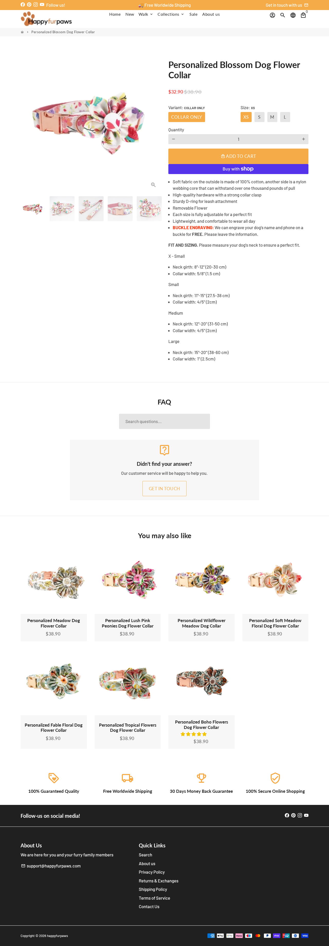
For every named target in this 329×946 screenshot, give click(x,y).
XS (246, 117)
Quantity (176, 129)
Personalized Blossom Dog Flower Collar (63, 32)
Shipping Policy (153, 889)
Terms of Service (154, 897)
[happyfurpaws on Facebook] (23, 4)
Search (145, 854)
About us (211, 14)
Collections (171, 14)
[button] (194, 733)
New (129, 14)
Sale (193, 14)
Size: (248, 107)
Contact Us (149, 906)
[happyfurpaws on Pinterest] (29, 4)
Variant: (186, 107)
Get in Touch (164, 488)
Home (115, 14)
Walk (146, 14)
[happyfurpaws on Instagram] (35, 4)
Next (154, 122)
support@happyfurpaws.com (51, 865)
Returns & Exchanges (158, 880)
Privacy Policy (152, 871)
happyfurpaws (57, 936)
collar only (186, 117)
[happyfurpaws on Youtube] (42, 4)
